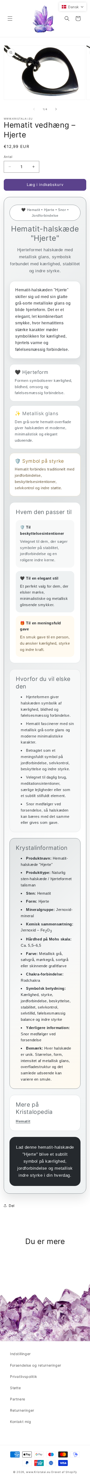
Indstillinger (20, 1354)
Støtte (15, 1388)
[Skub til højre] (56, 109)
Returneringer (22, 1410)
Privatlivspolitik (23, 1376)
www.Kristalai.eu (38, 1472)
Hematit (23, 1121)
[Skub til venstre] (34, 109)
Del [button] (11, 1205)
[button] (10, 18)
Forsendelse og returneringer (35, 1365)
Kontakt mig (20, 1421)
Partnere (17, 1399)
